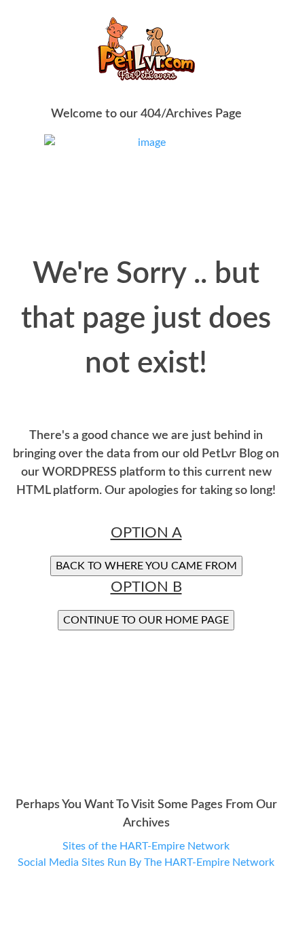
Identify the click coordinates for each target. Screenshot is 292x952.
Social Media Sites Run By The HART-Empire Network (146, 862)
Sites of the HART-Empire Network (146, 846)
